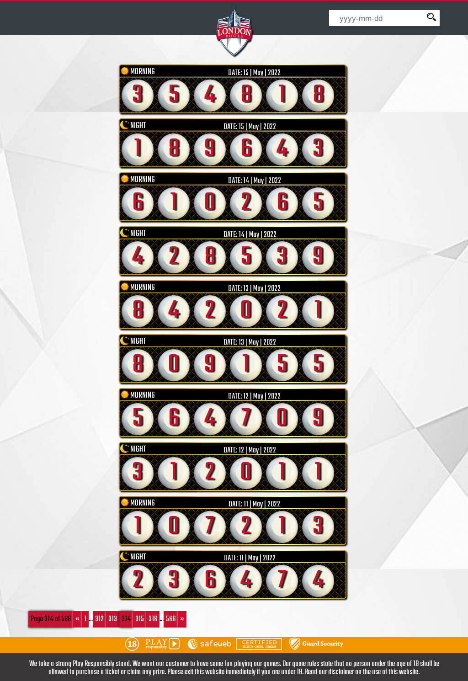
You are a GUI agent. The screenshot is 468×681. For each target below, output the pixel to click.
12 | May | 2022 (262, 397)
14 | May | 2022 (262, 181)
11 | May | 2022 (262, 505)
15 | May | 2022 (262, 73)
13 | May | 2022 (262, 289)
